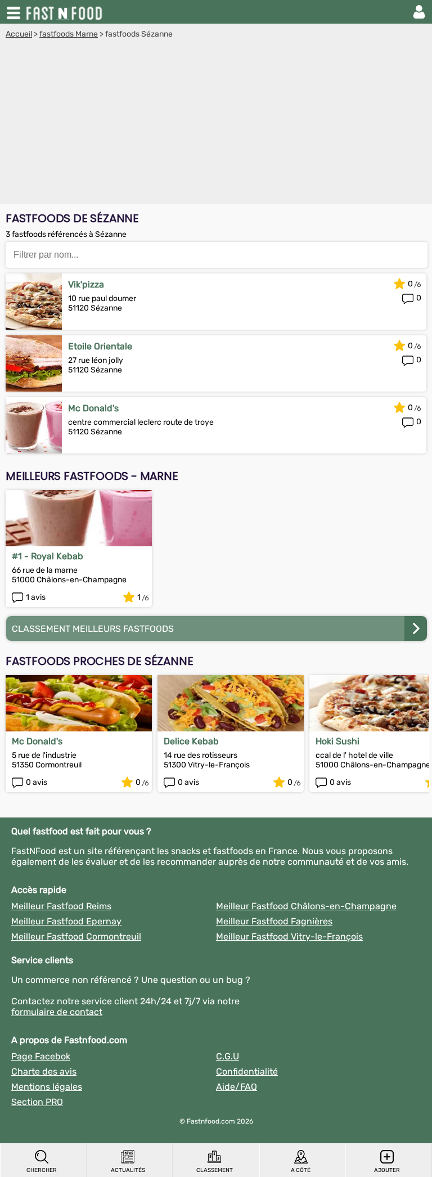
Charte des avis (43, 1071)
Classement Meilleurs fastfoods (93, 628)
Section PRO (37, 1102)
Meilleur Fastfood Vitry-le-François (289, 936)
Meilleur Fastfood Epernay (66, 921)
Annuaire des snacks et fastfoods (65, 11)
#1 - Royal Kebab (47, 556)
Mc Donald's (93, 408)
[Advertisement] (216, 123)
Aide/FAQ (236, 1086)
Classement (214, 1170)
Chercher (41, 1170)
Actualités (128, 1170)
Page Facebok (40, 1056)
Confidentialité (247, 1071)
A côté (300, 1170)
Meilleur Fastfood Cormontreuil (76, 936)
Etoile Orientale (100, 346)
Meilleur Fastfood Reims (61, 906)
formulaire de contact (56, 1012)
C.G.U (227, 1056)
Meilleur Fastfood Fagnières (274, 921)
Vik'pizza (86, 284)
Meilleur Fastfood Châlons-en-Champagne (306, 906)
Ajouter (387, 1170)
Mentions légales (46, 1086)
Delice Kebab (191, 741)
